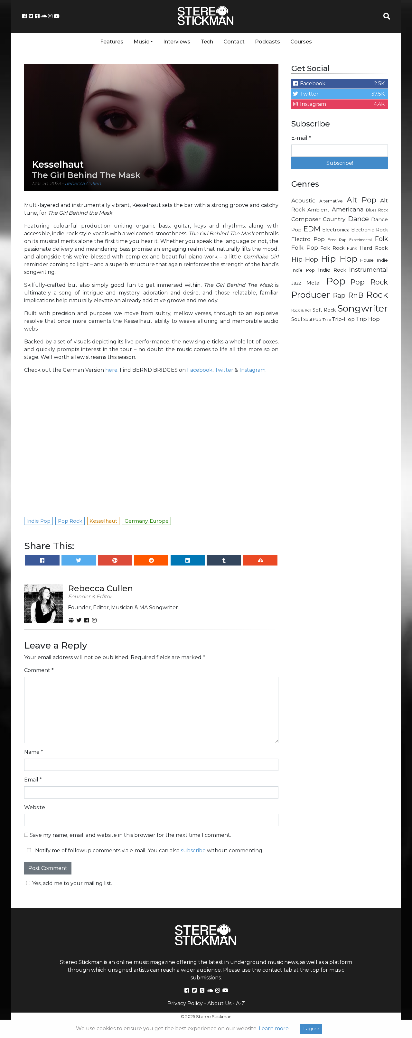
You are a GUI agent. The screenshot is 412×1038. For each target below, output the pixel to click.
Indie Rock (332, 270)
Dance (358, 219)
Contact (234, 42)
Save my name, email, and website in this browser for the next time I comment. (130, 835)
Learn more (274, 1028)
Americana (348, 209)
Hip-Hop (304, 259)
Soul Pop (312, 319)
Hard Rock (374, 248)
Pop (335, 281)
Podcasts (267, 42)
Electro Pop (308, 239)
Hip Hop (339, 258)
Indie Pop (303, 270)
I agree (311, 1029)
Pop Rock (369, 282)
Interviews (176, 42)
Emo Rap (337, 240)
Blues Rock (377, 210)
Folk (381, 239)
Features (111, 42)
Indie (382, 260)
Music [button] (141, 42)
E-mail (301, 138)
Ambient (318, 210)
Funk (352, 248)
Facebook (199, 370)
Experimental (360, 240)
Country (334, 219)
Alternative (331, 200)
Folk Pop (304, 247)
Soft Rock (324, 310)
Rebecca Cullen (83, 183)
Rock (377, 294)
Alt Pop (362, 199)
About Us (219, 1003)
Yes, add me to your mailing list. (72, 883)
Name (33, 752)
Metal (313, 283)
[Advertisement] (339, 430)
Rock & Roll (301, 310)
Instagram (252, 370)
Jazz (296, 283)
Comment (39, 670)
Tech (207, 42)
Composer (306, 219)
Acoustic (303, 200)
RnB (355, 295)
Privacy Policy (185, 1003)
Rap (339, 295)
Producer (310, 295)
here (111, 370)
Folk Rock (332, 248)
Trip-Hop (343, 319)
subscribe (193, 850)
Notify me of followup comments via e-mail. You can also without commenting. (148, 850)
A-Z (240, 1003)
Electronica (336, 230)
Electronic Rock (369, 230)
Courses (301, 42)
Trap (327, 319)
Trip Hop (368, 319)
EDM (312, 229)
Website (34, 807)
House (367, 260)
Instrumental (368, 269)
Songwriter (362, 308)
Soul (296, 319)
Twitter (224, 370)
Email (33, 780)
